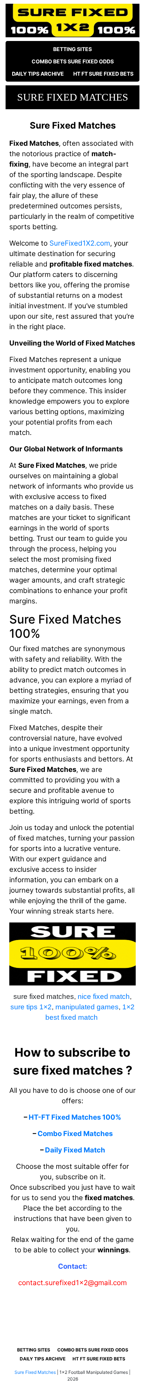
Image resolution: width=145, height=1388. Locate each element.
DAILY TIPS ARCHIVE (38, 73)
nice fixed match (104, 996)
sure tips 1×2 (31, 1007)
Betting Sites (72, 49)
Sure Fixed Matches (35, 1372)
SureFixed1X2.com (79, 243)
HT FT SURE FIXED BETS (103, 73)
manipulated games (87, 1007)
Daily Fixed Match (75, 1150)
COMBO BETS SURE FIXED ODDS (73, 61)
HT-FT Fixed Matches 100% (75, 1117)
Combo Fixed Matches (75, 1133)
